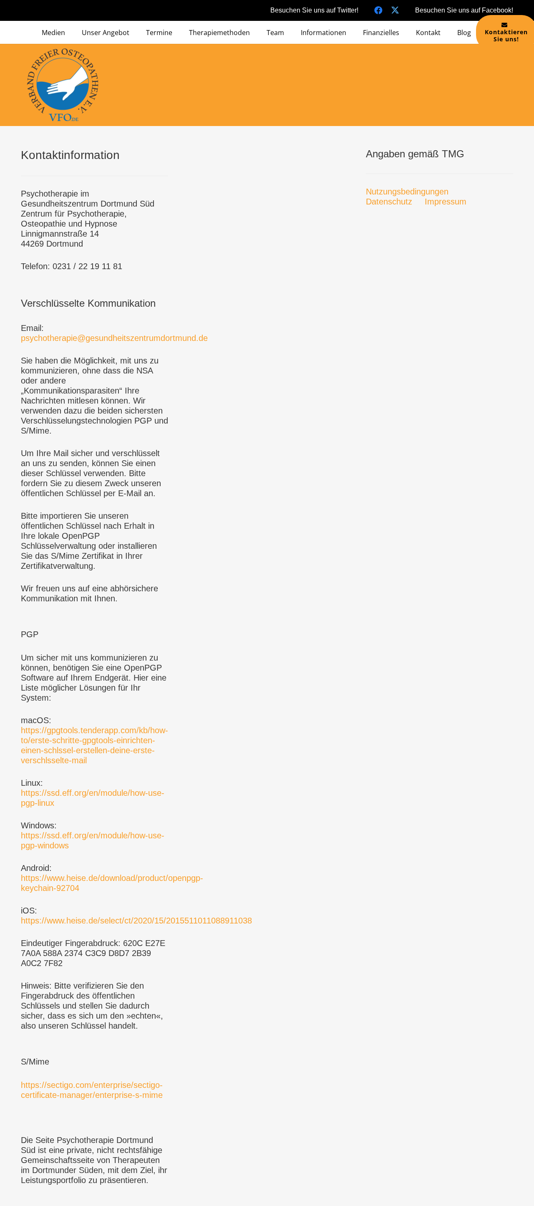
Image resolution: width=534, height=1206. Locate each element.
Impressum (445, 201)
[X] (395, 10)
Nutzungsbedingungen (407, 191)
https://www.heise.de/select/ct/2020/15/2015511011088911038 (136, 920)
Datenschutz (389, 201)
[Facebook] (378, 10)
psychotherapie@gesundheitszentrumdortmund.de (114, 338)
